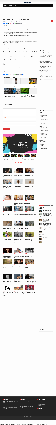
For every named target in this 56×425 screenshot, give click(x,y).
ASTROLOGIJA (43, 147)
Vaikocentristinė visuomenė (47, 210)
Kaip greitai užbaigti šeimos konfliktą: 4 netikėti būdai (7, 188)
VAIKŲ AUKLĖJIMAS (44, 129)
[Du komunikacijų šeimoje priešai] (7, 263)
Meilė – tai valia (26, 412)
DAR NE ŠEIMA (5, 227)
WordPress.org (40, 405)
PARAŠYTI (16, 5)
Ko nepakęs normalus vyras (47, 207)
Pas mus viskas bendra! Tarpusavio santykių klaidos (8, 294)
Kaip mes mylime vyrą (7, 201)
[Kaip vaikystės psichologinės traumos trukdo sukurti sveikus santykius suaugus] (7, 252)
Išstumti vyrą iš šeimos (46, 241)
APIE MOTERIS (43, 122)
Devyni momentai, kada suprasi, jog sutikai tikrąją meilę (19, 203)
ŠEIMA (16, 21)
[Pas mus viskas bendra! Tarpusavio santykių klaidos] (7, 290)
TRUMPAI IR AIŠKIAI (43, 141)
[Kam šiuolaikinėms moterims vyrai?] (29, 252)
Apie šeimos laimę (7, 239)
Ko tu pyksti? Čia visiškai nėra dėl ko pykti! (46, 76)
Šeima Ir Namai (27, 3)
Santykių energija (17, 186)
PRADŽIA (5, 5)
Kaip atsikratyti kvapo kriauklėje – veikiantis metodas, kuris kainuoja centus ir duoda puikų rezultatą (46, 74)
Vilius (22, 412)
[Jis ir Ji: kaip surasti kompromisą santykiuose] (29, 210)
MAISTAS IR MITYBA (44, 134)
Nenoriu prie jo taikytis (30, 186)
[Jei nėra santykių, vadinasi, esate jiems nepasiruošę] (18, 290)
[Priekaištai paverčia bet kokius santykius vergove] (18, 210)
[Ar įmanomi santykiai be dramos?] (29, 290)
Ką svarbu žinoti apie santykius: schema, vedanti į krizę (18, 230)
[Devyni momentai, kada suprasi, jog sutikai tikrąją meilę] (18, 199)
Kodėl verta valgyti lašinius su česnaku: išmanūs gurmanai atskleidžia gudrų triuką (47, 232)
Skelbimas (22, 408)
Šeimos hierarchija (18, 281)
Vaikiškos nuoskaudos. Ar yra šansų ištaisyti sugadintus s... (30, 283)
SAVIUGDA (41, 140)
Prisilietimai (27, 228)
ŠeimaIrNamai (11, 21)
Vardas (4, 117)
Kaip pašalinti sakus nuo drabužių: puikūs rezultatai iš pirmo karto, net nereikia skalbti (27, 409)
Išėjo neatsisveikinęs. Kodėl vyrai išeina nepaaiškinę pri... (7, 177)
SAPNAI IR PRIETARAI (44, 148)
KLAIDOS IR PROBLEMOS (44, 119)
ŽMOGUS (42, 144)
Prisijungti (39, 401)
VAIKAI (41, 126)
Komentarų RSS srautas (41, 404)
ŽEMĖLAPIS (10, 5)
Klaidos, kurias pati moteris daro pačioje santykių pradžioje (7, 230)
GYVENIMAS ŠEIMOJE (44, 115)
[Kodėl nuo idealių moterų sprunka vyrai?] (7, 210)
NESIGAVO (18, 21)
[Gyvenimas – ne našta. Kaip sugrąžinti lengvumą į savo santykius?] (18, 252)
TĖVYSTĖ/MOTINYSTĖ (44, 127)
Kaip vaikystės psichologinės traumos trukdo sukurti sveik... (8, 256)
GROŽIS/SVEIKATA (43, 137)
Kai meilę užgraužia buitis (19, 266)
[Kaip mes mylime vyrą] (7, 199)
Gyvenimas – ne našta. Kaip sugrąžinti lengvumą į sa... (19, 256)
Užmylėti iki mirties (29, 175)
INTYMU (42, 116)
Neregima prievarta (7, 281)
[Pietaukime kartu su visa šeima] (29, 263)
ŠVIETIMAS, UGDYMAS (44, 130)
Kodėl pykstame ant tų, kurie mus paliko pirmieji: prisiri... (19, 241)
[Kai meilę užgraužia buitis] (18, 263)
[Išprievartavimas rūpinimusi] (29, 199)
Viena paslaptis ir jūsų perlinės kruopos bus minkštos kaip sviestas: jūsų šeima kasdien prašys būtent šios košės (46, 58)
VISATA (42, 145)
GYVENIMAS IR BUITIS (44, 133)
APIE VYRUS (43, 123)
